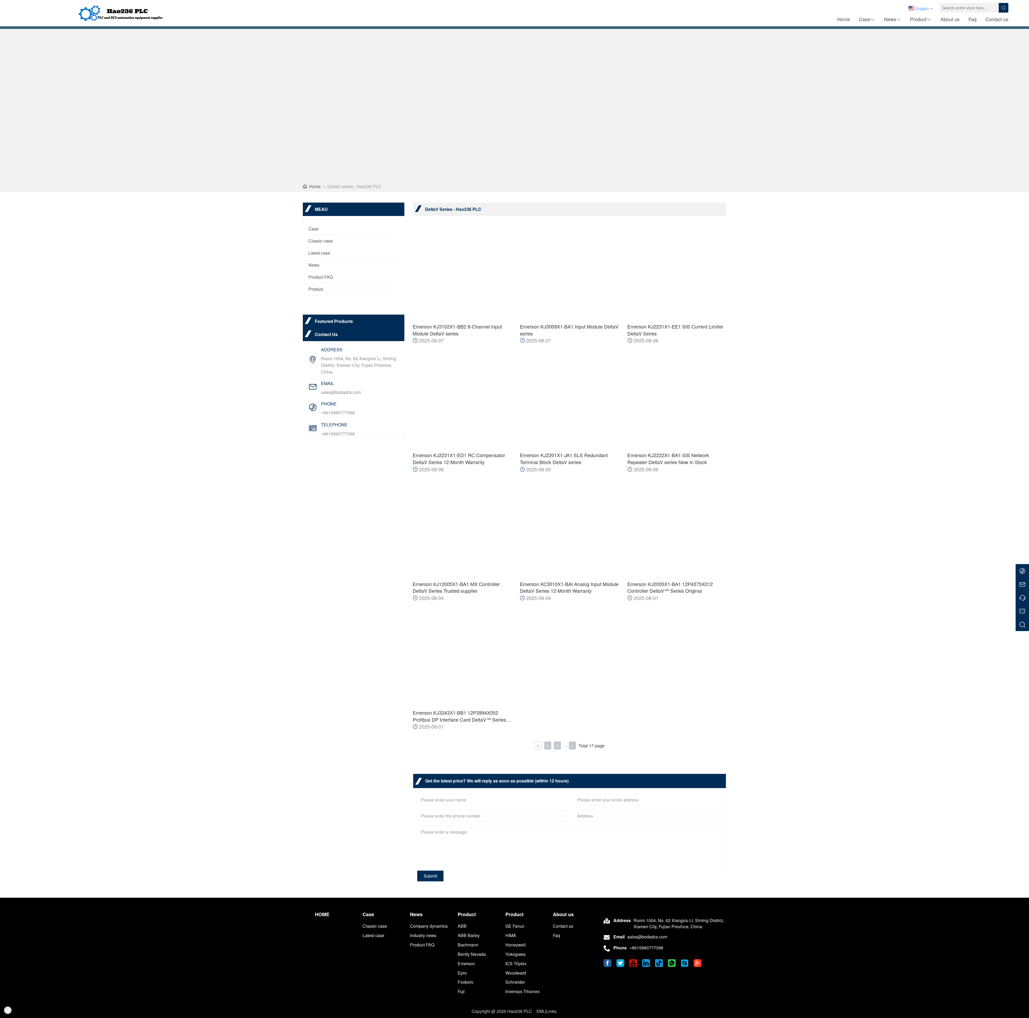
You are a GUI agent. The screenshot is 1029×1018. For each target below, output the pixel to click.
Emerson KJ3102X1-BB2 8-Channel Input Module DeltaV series (457, 330)
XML (540, 1011)
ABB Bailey (469, 935)
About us (950, 19)
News (890, 19)
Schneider (515, 982)
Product (918, 19)
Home (843, 19)
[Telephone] (1022, 597)
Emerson (466, 963)
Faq (972, 19)
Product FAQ (320, 277)
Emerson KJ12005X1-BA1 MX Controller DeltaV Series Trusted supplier (456, 587)
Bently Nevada (472, 954)
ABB (462, 926)
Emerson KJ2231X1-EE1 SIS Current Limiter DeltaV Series (675, 330)
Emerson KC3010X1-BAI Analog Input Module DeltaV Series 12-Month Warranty (569, 587)
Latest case (319, 253)
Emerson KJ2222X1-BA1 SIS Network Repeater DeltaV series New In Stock (668, 458)
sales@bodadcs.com (341, 392)
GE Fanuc (514, 926)
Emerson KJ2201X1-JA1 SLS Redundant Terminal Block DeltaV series (564, 458)
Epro (462, 973)
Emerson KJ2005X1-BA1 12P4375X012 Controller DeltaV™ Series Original (670, 587)
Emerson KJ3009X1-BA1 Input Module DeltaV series (569, 330)
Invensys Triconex (522, 991)
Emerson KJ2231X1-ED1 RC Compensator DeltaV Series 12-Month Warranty (459, 458)
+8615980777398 (338, 412)
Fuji (461, 991)
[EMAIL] (1022, 584)
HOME (322, 914)
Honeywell (515, 945)
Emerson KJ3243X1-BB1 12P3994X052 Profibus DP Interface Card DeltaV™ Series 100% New (459, 716)
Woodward (515, 973)
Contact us (996, 19)
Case (864, 19)
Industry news (423, 935)
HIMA (510, 935)
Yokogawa (515, 954)
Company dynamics (429, 926)
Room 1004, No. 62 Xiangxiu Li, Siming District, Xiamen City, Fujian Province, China (358, 365)
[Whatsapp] (1022, 570)
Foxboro (466, 982)
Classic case (320, 241)
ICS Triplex (516, 963)
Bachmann (468, 945)
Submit (430, 876)
